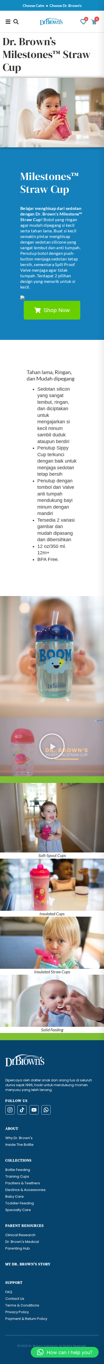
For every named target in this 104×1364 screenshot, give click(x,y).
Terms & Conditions (22, 1305)
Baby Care (14, 1196)
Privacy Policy (17, 1312)
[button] (16, 21)
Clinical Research (20, 1235)
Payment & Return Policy (26, 1318)
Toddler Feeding (19, 1203)
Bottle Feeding (17, 1169)
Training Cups (17, 1176)
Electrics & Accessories (25, 1189)
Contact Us (14, 1298)
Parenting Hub (17, 1248)
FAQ (8, 1291)
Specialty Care (18, 1209)
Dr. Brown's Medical (22, 1241)
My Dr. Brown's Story (27, 1264)
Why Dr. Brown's (19, 1137)
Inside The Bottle (19, 1144)
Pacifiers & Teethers (22, 1183)
